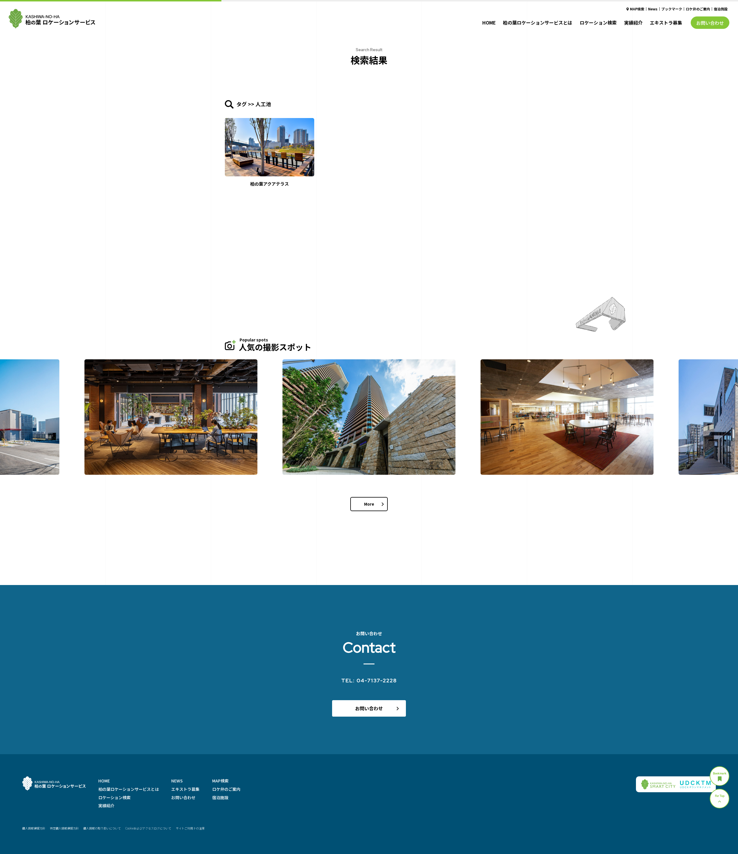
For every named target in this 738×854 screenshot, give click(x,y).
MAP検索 (637, 8)
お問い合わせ (710, 22)
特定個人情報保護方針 (64, 828)
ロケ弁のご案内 (698, 8)
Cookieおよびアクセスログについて (148, 828)
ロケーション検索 (598, 22)
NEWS (177, 781)
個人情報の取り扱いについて (102, 828)
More (369, 504)
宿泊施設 (721, 8)
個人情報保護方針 (33, 828)
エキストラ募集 (666, 22)
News (653, 8)
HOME (489, 22)
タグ (241, 104)
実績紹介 (633, 22)
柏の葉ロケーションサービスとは (537, 22)
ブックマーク (671, 8)
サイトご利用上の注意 (190, 828)
